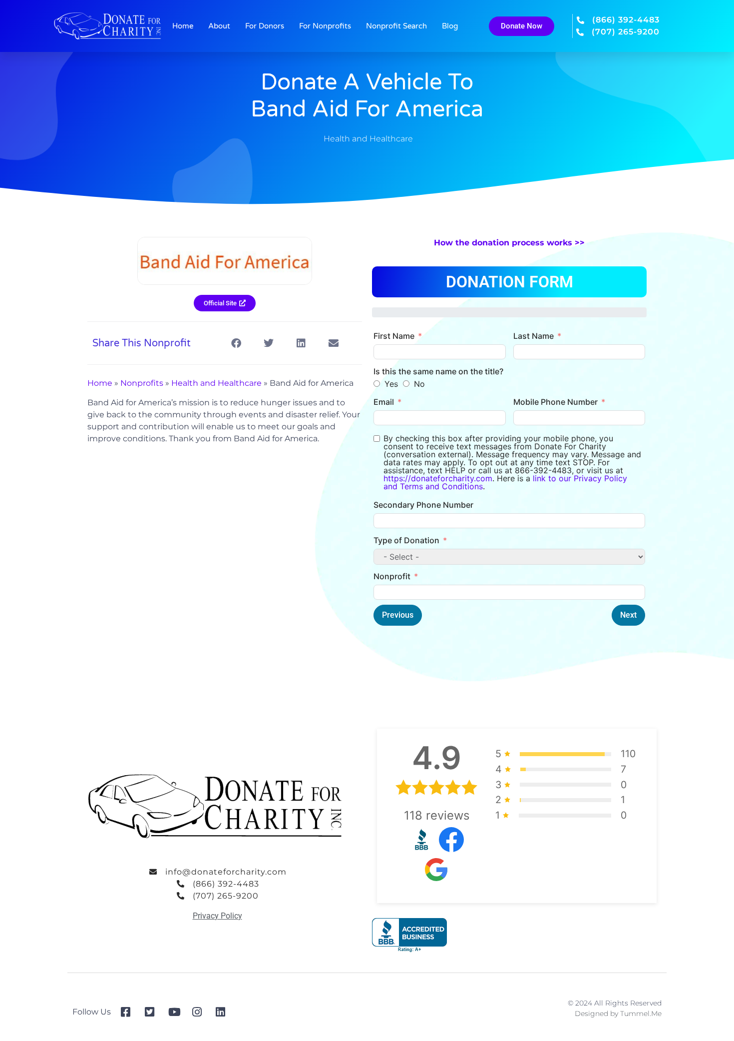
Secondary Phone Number (423, 505)
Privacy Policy (217, 916)
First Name (393, 336)
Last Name (533, 336)
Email (383, 402)
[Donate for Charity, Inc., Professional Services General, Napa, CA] (409, 935)
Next (628, 615)
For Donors (264, 25)
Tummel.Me (641, 1013)
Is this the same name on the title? (438, 371)
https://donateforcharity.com (437, 478)
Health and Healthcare (368, 138)
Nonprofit (391, 576)
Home (182, 25)
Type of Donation (406, 540)
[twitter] (153, 1012)
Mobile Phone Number (555, 402)
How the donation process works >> (509, 242)
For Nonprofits (325, 25)
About (219, 25)
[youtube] (176, 1012)
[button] (236, 343)
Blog (450, 25)
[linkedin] (224, 1012)
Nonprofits (141, 383)
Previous (397, 615)
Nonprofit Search (396, 25)
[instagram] (200, 1012)
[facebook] (129, 1012)
